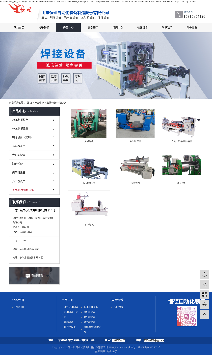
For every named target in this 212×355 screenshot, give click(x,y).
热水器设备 (18, 146)
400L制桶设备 (20, 128)
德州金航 (112, 351)
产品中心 (68, 27)
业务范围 (19, 307)
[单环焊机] (89, 206)
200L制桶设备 (20, 119)
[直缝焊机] (135, 165)
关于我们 (43, 27)
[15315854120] (204, 284)
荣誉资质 (191, 27)
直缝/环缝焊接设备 (56, 102)
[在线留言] (204, 304)
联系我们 (167, 27)
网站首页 (19, 27)
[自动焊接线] (89, 165)
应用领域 (118, 307)
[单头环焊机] (135, 123)
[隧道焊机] (181, 165)
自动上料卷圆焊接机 (181, 141)
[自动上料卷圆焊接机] (181, 123)
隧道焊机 (181, 183)
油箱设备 (17, 163)
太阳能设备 (18, 155)
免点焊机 (89, 141)
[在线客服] (204, 274)
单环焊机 (89, 225)
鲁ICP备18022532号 (149, 347)
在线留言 (142, 27)
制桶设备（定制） (22, 137)
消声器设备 (18, 181)
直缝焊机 (135, 183)
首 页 (29, 102)
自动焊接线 (89, 183)
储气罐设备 (18, 172)
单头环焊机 (135, 141)
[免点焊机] (89, 123)
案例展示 (93, 27)
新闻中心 (117, 27)
